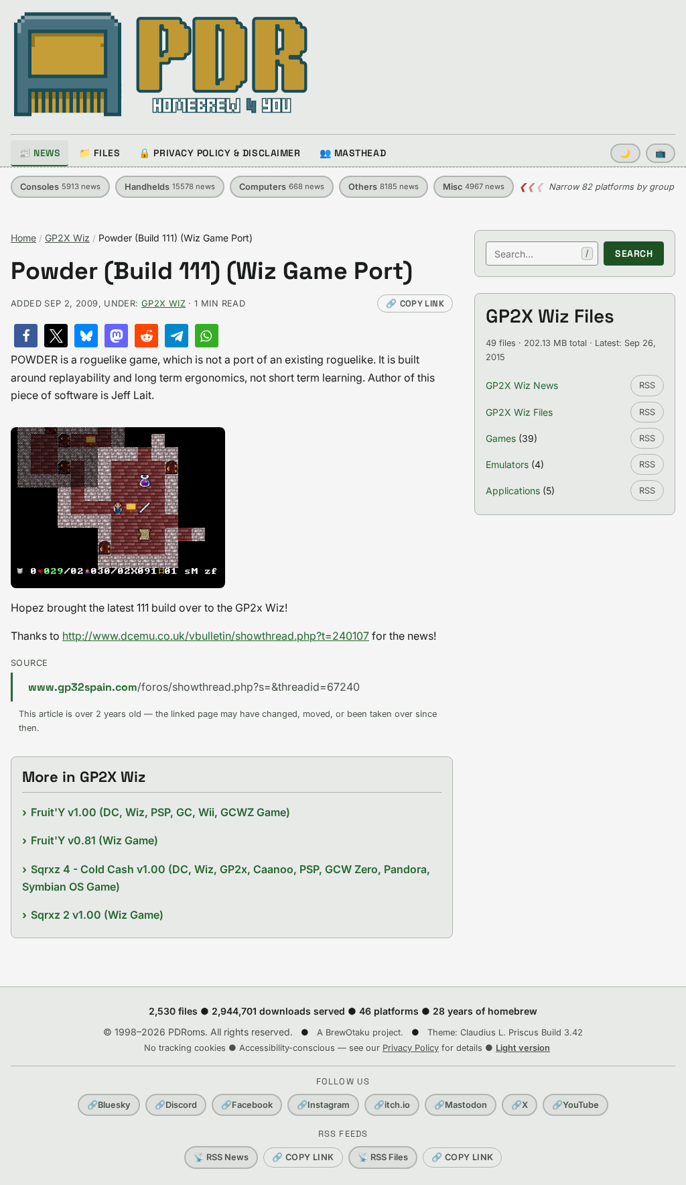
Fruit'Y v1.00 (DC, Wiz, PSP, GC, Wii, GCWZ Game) (160, 812)
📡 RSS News (221, 1157)
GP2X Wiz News (522, 385)
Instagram (323, 1105)
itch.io (392, 1105)
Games (501, 438)
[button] (26, 335)
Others (383, 187)
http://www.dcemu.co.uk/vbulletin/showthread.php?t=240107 (215, 635)
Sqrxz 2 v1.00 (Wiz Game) (97, 914)
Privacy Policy (411, 1048)
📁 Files (99, 153)
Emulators (507, 464)
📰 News (39, 153)
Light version (523, 1048)
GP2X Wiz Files (519, 412)
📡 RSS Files (383, 1157)
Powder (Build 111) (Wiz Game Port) (212, 271)
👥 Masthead (353, 153)
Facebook (247, 1105)
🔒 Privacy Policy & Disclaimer (219, 153)
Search (634, 253)
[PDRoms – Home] (161, 64)
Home (23, 237)
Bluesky (109, 1105)
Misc (473, 187)
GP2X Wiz (67, 237)
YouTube (575, 1105)
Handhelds (170, 187)
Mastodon (460, 1105)
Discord (176, 1105)
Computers (281, 187)
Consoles (60, 187)
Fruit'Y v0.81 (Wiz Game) (94, 840)
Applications (513, 490)
